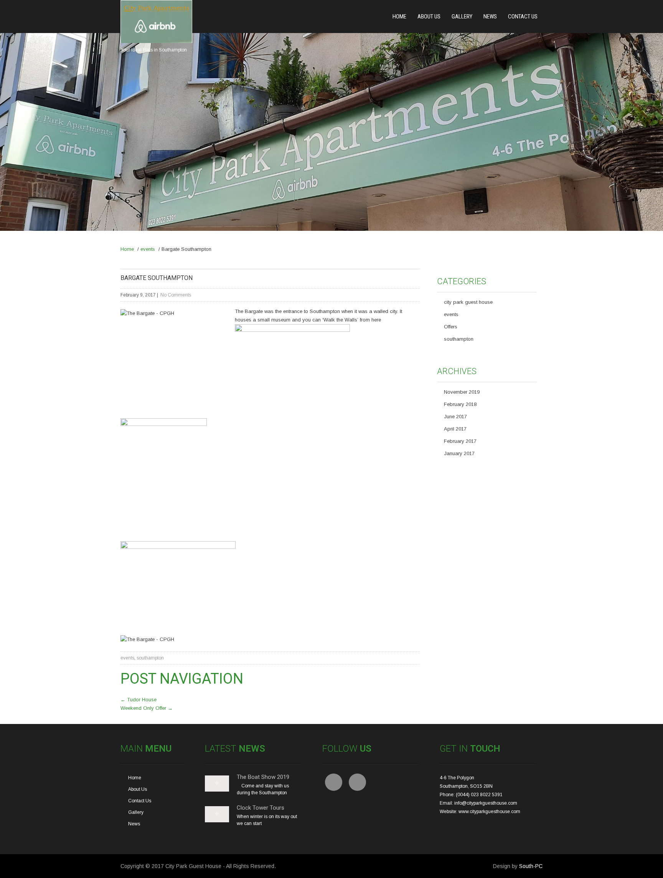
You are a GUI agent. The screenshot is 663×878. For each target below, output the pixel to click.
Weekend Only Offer (146, 708)
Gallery (462, 16)
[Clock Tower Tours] (217, 820)
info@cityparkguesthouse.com (485, 803)
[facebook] (333, 782)
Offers (450, 327)
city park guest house (468, 302)
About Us (428, 16)
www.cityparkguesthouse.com (489, 811)
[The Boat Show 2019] (217, 790)
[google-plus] (357, 782)
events (147, 249)
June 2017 (455, 416)
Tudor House (138, 699)
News (490, 16)
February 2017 (460, 441)
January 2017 (459, 453)
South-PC (531, 866)
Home (399, 16)
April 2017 (455, 429)
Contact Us (523, 16)
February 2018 (460, 404)
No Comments (175, 295)
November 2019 (462, 392)
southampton (150, 658)
